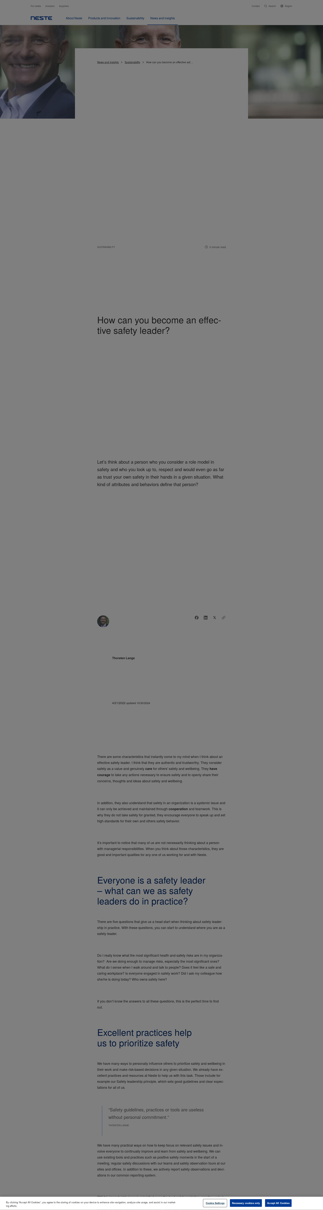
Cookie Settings (215, 1203)
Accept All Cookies (278, 1203)
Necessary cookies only (246, 1203)
